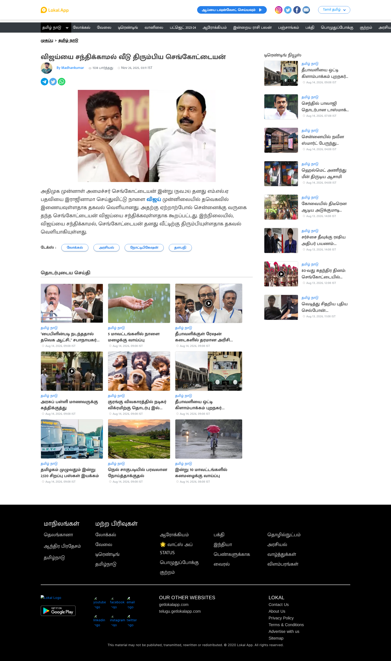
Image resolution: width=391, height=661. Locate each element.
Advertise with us (284, 631)
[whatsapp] (62, 84)
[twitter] (53, 84)
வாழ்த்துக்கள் (281, 554)
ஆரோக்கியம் (174, 535)
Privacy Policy (281, 618)
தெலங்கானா (58, 535)
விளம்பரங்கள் (282, 564)
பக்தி (219, 535)
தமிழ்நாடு (54, 558)
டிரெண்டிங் (107, 554)
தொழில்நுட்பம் (284, 535)
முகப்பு (47, 40)
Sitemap (276, 638)
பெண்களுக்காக (232, 554)
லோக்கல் (105, 535)
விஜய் (154, 199)
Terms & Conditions (286, 624)
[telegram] (45, 84)
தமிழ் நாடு (51, 27)
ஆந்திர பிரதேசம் (62, 546)
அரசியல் (277, 545)
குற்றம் (167, 572)
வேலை (103, 545)
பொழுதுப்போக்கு (179, 562)
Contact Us (279, 604)
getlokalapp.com (174, 604)
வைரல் (222, 564)
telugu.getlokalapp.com (180, 611)
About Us (277, 611)
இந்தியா (223, 545)
